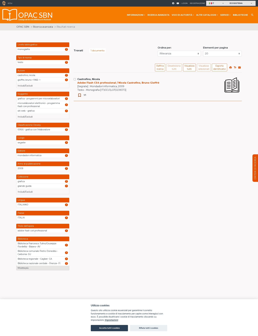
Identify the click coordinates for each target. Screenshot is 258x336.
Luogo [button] (21, 137)
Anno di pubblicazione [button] (29, 163)
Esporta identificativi (219, 67)
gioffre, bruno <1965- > (29, 80)
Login (185, 3)
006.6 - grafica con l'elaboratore (34, 129)
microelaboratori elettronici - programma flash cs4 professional (39, 105)
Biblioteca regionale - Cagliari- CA (35, 258)
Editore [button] (21, 150)
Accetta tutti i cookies (109, 328)
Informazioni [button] (135, 15)
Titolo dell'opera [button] (26, 226)
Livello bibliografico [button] (27, 44)
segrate (22, 142)
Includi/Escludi (25, 85)
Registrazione (197, 3)
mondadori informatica (29, 155)
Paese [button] (21, 213)
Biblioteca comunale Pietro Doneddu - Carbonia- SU (38, 253)
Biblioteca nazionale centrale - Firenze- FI (39, 263)
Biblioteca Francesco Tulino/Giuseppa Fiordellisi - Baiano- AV (37, 245)
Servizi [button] (224, 15)
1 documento (98, 50)
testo (20, 62)
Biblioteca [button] (23, 238)
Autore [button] (21, 70)
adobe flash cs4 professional (32, 230)
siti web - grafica (26, 110)
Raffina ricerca (160, 67)
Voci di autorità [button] (182, 15)
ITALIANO (23, 204)
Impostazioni (111, 320)
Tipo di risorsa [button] (25, 57)
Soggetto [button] (23, 94)
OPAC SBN (22, 26)
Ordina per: (165, 47)
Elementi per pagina (215, 47)
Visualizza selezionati (203, 67)
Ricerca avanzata (158, 15)
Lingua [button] (21, 200)
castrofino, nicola (26, 75)
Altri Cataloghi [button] (206, 15)
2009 (20, 168)
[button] (216, 3)
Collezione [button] (23, 176)
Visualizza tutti (189, 67)
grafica (21, 181)
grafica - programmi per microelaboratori (39, 98)
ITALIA (21, 217)
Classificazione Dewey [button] (29, 125)
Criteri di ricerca (255, 168)
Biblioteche (240, 15)
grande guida (24, 186)
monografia (24, 49)
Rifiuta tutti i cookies (148, 328)
